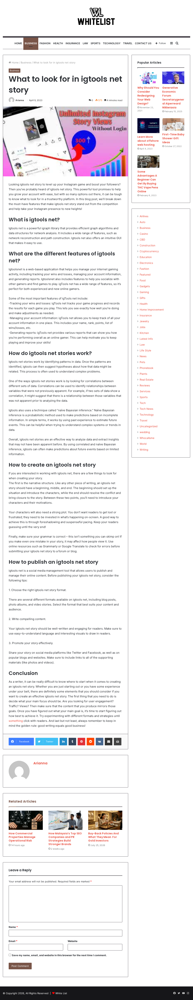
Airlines (144, 216)
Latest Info (146, 338)
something (16, 721)
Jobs (142, 327)
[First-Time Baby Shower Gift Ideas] (173, 124)
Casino (144, 233)
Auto (142, 222)
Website (72, 941)
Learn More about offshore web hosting (148, 141)
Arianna (19, 100)
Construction (147, 245)
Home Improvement (152, 309)
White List (61, 993)
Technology (111, 43)
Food (143, 280)
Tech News (146, 408)
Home (18, 43)
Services (145, 391)
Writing (144, 449)
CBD (142, 239)
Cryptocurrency (149, 251)
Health (58, 43)
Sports (95, 43)
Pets (142, 362)
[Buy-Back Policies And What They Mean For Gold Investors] (105, 820)
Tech (143, 402)
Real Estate (146, 379)
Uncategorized (148, 426)
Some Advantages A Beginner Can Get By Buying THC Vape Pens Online (147, 181)
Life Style (145, 350)
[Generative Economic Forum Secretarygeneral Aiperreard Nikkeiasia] (173, 78)
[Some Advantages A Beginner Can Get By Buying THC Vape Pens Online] (148, 161)
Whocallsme (147, 437)
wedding (145, 432)
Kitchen (144, 332)
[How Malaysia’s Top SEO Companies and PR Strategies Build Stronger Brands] (65, 820)
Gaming (144, 292)
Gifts (142, 297)
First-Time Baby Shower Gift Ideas (173, 138)
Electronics (146, 262)
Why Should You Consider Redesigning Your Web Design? (148, 95)
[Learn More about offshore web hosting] (148, 125)
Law (85, 43)
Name (13, 926)
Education (146, 257)
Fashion (45, 43)
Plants (143, 373)
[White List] (96, 18)
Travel (127, 43)
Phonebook (146, 367)
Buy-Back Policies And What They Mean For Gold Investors (103, 837)
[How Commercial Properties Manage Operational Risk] (26, 820)
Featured (145, 274)
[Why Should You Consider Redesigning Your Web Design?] (148, 78)
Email (13, 941)
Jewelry (144, 321)
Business (31, 43)
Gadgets (145, 286)
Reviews (145, 385)
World (143, 443)
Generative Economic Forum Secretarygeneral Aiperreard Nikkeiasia (173, 97)
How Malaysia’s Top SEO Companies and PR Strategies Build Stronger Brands (65, 839)
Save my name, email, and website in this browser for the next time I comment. (59, 955)
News (143, 356)
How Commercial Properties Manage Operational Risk (22, 837)
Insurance (73, 43)
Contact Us (143, 43)
